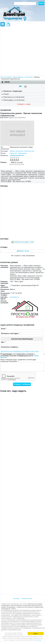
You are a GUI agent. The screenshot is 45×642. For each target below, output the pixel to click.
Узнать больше (37, 640)
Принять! (35, 633)
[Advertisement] (22, 51)
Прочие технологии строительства (22, 151)
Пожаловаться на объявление (13, 97)
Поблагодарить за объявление (14, 100)
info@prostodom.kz (17, 155)
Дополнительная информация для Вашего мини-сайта (20, 351)
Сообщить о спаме (23, 104)
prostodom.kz (14, 297)
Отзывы (6, 94)
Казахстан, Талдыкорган (18, 153)
